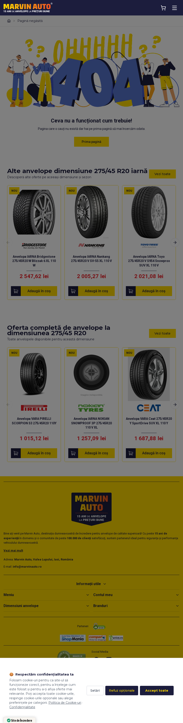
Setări (95, 691)
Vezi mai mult (13, 550)
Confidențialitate (22, 707)
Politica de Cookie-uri (64, 703)
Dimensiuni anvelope (21, 606)
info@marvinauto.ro (27, 566)
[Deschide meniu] (174, 8)
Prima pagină (91, 142)
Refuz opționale (122, 691)
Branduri (100, 606)
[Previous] (8, 242)
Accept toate (156, 691)
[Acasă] (9, 21)
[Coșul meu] (163, 7)
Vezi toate (162, 174)
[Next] (175, 242)
